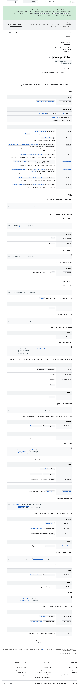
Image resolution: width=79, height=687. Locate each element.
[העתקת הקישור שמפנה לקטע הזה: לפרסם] (66, 593)
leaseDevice (16, 161)
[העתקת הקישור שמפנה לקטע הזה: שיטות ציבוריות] (57, 281)
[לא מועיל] (8, 32)
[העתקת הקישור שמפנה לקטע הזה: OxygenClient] (61, 219)
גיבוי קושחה (74, 672)
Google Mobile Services (20, 670)
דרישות (75, 665)
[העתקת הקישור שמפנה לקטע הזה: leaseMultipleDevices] (55, 498)
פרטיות (49, 683)
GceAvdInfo (21, 184)
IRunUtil (62, 113)
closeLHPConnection (41, 131)
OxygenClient (43, 113)
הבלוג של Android (47, 667)
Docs (64, 2)
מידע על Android (73, 683)
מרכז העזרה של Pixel (21, 665)
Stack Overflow (22, 672)
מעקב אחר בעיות (21, 675)
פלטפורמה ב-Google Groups (44, 672)
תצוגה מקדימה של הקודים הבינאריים (68, 670)
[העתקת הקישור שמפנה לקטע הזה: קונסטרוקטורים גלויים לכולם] (47, 214)
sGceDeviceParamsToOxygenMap (45, 101)
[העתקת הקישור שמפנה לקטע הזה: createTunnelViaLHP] (56, 343)
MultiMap (33, 171)
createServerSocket (47, 138)
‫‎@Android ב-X (47, 662)
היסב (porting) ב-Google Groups (43, 677)
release (15, 184)
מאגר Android (73, 662)
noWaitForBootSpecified (25, 178)
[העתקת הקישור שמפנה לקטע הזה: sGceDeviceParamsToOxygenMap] (45, 200)
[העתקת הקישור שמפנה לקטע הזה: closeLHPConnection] (55, 286)
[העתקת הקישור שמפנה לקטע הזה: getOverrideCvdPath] (55, 404)
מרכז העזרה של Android (20, 662)
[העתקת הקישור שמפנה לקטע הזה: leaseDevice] (62, 444)
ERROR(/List (49, 523)
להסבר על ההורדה (72, 667)
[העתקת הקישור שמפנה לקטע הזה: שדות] (66, 195)
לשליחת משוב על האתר (41, 683)
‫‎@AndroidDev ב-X (46, 665)
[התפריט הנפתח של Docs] (61, 2)
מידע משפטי (60, 683)
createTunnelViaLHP (14, 144)
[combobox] (30, 1)
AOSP (71, 32)
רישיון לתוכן (44, 649)
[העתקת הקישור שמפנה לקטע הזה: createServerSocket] (56, 315)
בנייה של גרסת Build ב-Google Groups (42, 675)
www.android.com (21, 667)
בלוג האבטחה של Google (45, 670)
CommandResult (66, 161)
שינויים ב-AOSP (42, 15)
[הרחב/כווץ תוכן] (66, 37)
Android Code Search (51, 2)
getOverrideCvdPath (26, 154)
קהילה (65, 683)
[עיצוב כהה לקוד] (71, 204)
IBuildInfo (24, 161)
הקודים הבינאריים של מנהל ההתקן (69, 675)
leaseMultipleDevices (18, 169)
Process (27, 134)
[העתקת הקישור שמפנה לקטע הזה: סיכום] (66, 91)
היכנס (3, 2)
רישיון (54, 683)
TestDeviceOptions (38, 154)
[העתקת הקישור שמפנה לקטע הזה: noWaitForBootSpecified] (53, 553)
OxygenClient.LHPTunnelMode (29, 144)
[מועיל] (10, 32)
